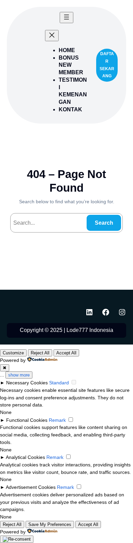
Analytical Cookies (25, 457)
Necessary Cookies (27, 382)
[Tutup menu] (52, 35)
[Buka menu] (66, 17)
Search (104, 223)
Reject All (40, 352)
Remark (57, 420)
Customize (13, 352)
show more (19, 375)
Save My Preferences (49, 524)
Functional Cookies (26, 420)
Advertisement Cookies (31, 487)
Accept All (66, 352)
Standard (59, 382)
